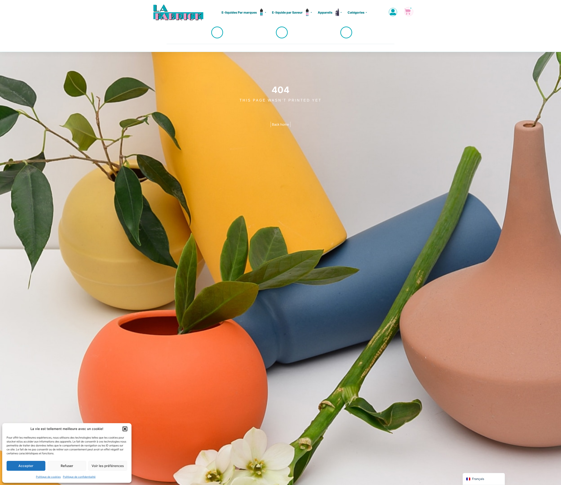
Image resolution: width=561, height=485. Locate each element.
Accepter (25, 466)
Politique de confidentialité (79, 476)
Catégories (356, 12)
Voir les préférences (108, 466)
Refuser (67, 466)
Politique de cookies (48, 476)
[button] (125, 429)
